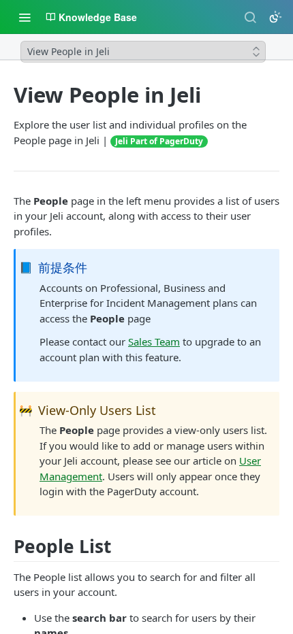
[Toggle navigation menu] (24, 17)
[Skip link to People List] (8, 547)
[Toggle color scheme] (275, 17)
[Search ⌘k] (250, 17)
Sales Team (154, 341)
